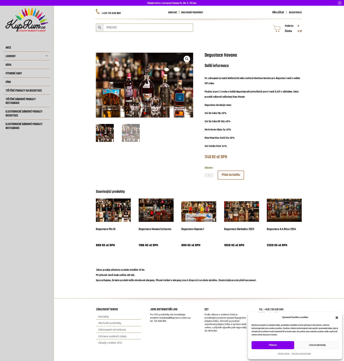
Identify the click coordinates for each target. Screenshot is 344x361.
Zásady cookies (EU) (110, 342)
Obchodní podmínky (109, 323)
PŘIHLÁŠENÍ (278, 12)
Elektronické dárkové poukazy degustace (24, 113)
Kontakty (103, 316)
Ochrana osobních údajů (301, 353)
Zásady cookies (284, 353)
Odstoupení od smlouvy (112, 329)
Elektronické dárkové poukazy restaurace (24, 126)
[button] (337, 317)
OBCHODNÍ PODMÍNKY (192, 12)
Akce (8, 47)
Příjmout (273, 345)
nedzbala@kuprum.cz (170, 317)
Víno (8, 82)
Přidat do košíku (231, 175)
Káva (8, 65)
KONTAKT (172, 12)
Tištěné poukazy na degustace (24, 90)
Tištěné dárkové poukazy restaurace (21, 101)
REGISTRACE (295, 12)
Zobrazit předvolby (317, 345)
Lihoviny (11, 56)
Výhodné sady (14, 73)
